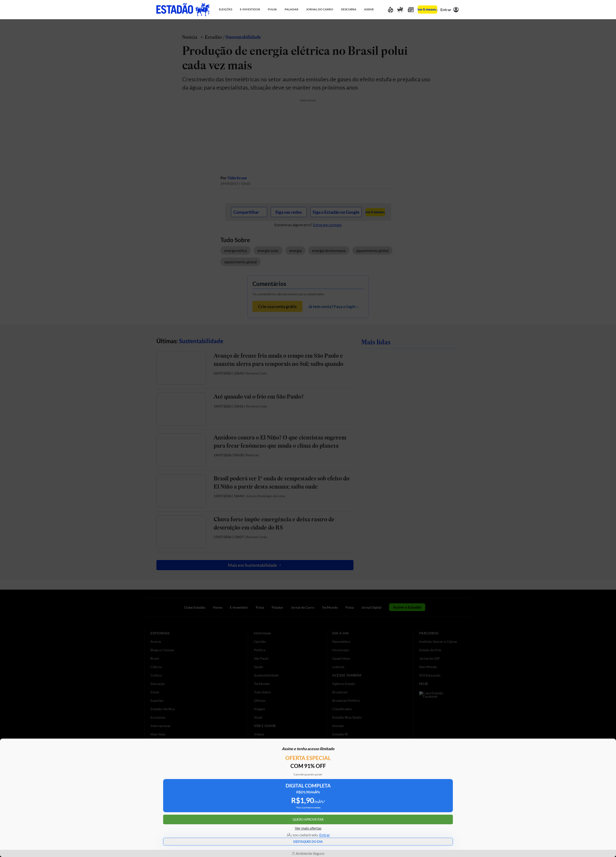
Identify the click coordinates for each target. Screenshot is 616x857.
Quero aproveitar (308, 819)
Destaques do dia (308, 842)
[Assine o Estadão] (427, 9)
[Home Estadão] (182, 9)
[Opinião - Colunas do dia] (400, 9)
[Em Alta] (390, 9)
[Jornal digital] (411, 9)
